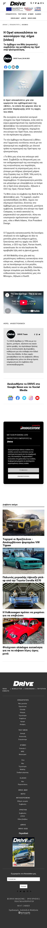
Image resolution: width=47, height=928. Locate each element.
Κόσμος (25, 24)
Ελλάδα (22, 709)
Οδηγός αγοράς (22, 801)
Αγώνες (31, 14)
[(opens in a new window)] (34, 3)
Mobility (22, 769)
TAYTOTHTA (41, 689)
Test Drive (22, 14)
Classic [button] (23, 778)
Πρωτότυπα (23, 706)
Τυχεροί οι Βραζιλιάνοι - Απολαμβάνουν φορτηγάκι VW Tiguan (21, 542)
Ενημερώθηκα (23, 476)
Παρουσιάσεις (22, 784)
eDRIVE (23, 18)
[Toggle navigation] (5, 4)
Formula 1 (22, 748)
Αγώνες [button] (23, 745)
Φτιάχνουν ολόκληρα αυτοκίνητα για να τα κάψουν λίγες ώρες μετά (23, 650)
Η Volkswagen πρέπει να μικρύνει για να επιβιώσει (23, 614)
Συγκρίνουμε (22, 739)
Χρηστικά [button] (23, 810)
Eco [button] (23, 760)
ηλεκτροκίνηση (18, 323)
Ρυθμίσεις (24, 470)
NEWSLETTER (17, 689)
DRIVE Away (15, 18)
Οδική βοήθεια (23, 819)
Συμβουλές (22, 804)
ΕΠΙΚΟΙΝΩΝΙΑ (30, 689)
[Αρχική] (18, 4)
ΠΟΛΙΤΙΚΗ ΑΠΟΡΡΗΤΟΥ (24, 901)
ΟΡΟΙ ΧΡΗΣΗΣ (33, 899)
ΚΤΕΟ (23, 816)
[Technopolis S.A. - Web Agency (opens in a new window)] (23, 913)
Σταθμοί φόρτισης (22, 772)
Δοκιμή (22, 733)
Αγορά (22, 721)
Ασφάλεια (22, 718)
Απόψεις (23, 724)
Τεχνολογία (22, 715)
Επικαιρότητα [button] (23, 700)
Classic (38, 14)
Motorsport (22, 754)
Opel (7, 323)
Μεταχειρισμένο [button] (23, 798)
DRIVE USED (32, 18)
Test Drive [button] (23, 730)
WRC (22, 751)
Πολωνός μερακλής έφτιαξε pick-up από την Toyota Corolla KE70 (23, 579)
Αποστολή (22, 736)
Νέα (22, 763)
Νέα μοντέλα (22, 703)
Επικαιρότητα (11, 14)
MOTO (23, 794)
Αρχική (5, 24)
